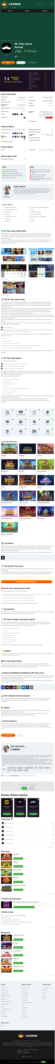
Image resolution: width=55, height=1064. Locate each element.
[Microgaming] (17, 114)
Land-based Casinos (27, 1002)
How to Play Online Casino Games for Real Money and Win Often (16, 922)
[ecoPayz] (21, 133)
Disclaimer (45, 990)
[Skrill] (17, 133)
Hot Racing (15, 942)
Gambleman (15, 861)
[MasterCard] (24, 137)
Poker (7, 424)
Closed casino (4, 993)
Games (27, 11)
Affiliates (44, 997)
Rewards (3, 1011)
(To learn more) (37, 1061)
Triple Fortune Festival (18, 935)
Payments (24, 990)
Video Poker (7, 414)
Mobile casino (25, 995)
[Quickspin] (19, 114)
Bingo (7, 433)
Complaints (24, 1000)
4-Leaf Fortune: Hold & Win (19, 885)
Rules (2, 1006)
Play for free (10, 451)
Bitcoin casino (25, 993)
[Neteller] (19, 133)
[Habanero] (13, 114)
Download (20, 735)
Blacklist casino (5, 990)
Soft (23, 1005)
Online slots (20, 424)
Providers (3, 1014)
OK (43, 1061)
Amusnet (15, 936)
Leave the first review (31, 51)
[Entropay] (24, 139)
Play (8, 63)
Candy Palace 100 (17, 950)
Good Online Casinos (6, 917)
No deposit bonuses (6, 1009)
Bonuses (44, 11)
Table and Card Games (20, 414)
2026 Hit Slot (16, 877)
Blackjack (47, 414)
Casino (10, 11)
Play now (8, 735)
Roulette (34, 414)
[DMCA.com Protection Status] (26, 1053)
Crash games (47, 433)
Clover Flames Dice (17, 869)
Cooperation (45, 988)
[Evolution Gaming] (24, 118)
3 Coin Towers (16, 854)
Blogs (2, 1026)
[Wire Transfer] (15, 133)
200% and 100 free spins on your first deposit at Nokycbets (26, 901)
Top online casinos (5, 1004)
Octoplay (15, 886)
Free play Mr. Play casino (26, 582)
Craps (47, 424)
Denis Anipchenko (7, 196)
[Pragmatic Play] (21, 114)
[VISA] (13, 133)
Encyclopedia (4, 1016)
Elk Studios (3, 457)
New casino (4, 988)
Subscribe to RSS (27, 1056)
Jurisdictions (25, 1007)
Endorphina (15, 855)
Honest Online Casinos (6, 1001)
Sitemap (24, 1014)
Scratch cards (34, 433)
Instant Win (21, 433)
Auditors (24, 1012)
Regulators (24, 1010)
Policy (43, 993)
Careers (44, 995)
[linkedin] (11, 749)
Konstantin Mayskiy (14, 775)
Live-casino (24, 997)
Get (24, 907)
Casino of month (26, 988)
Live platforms (25, 1017)
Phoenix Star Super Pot (18, 966)
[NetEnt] (15, 114)
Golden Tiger (16, 958)
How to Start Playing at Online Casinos (10, 919)
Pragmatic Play (22, 504)
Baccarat (34, 424)
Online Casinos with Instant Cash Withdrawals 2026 (13, 915)
